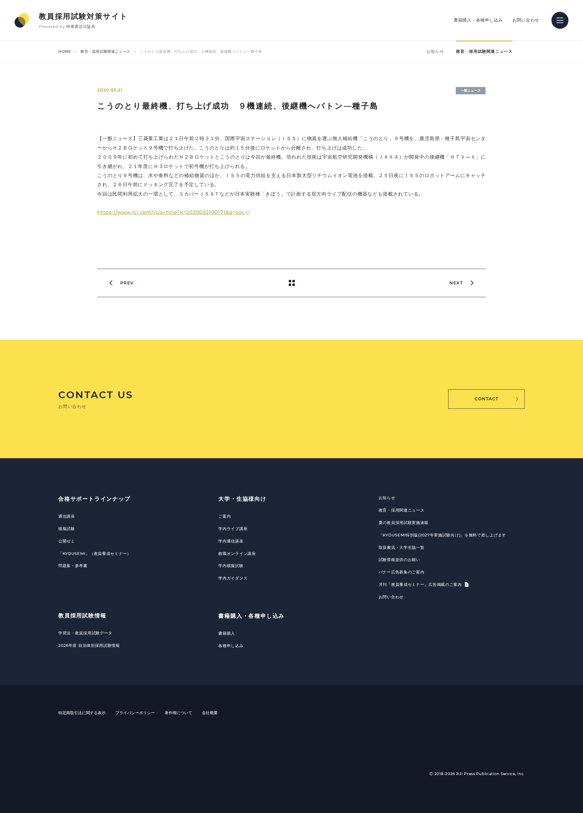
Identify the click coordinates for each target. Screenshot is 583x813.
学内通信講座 (230, 541)
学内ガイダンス (232, 578)
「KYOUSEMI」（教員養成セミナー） (94, 553)
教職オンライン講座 (237, 553)
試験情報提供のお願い (399, 559)
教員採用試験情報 (82, 615)
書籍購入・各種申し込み (478, 20)
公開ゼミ (66, 541)
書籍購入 (226, 633)
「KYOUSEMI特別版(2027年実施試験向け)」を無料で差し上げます (442, 534)
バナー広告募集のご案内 (401, 571)
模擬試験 (66, 528)
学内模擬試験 (230, 565)
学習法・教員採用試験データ (85, 632)
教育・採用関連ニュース (401, 510)
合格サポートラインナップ (94, 499)
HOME (64, 51)
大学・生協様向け (242, 499)
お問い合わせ (526, 20)
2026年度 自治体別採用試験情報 (89, 645)
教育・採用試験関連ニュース (105, 51)
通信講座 (66, 516)
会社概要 (210, 712)
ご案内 (224, 516)
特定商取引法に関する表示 (82, 712)
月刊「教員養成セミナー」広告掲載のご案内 (421, 584)
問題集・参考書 (72, 565)
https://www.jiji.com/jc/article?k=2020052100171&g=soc (170, 212)
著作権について (178, 712)
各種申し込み (230, 645)
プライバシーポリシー (135, 712)
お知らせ (435, 51)
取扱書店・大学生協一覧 (401, 547)
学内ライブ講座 (232, 528)
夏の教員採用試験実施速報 (403, 522)
